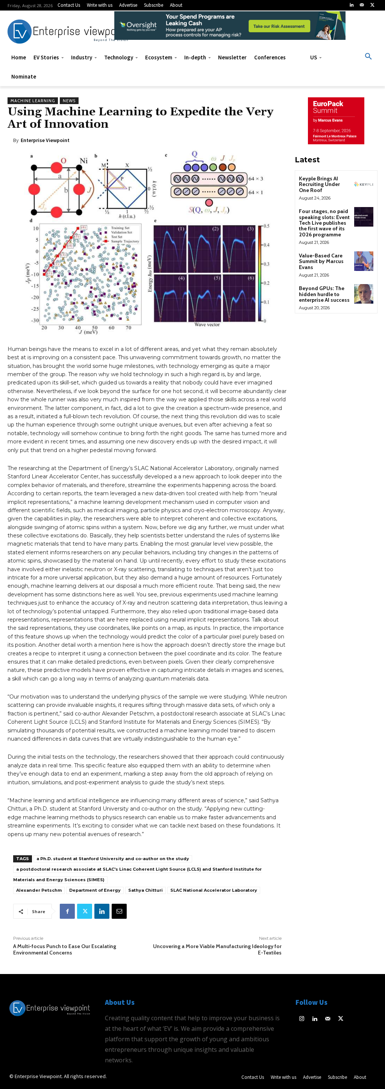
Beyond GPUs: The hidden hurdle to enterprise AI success (324, 294)
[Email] (119, 911)
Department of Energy (95, 890)
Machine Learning (33, 100)
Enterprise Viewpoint (45, 140)
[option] (230, 29)
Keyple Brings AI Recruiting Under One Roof (319, 184)
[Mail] (362, 5)
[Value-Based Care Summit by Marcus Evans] (363, 261)
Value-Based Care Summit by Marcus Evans (321, 261)
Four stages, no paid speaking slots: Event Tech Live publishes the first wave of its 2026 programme (324, 223)
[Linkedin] (351, 5)
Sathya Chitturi (145, 890)
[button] (368, 57)
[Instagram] (302, 1019)
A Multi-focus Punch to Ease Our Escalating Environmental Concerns (64, 949)
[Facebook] (67, 911)
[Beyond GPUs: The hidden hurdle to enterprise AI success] (363, 293)
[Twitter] (372, 5)
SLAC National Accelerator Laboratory (213, 890)
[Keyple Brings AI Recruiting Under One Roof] (363, 184)
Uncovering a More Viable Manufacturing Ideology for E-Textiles (217, 949)
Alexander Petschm (39, 890)
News (69, 100)
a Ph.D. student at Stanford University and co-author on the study (112, 858)
